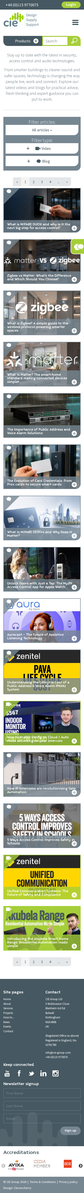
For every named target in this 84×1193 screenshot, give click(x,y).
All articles (41, 129)
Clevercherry (22, 1188)
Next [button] (80, 1166)
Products (22, 40)
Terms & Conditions (43, 1182)
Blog (46, 161)
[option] (16, 1165)
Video (46, 148)
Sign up (70, 1131)
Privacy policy (68, 1182)
